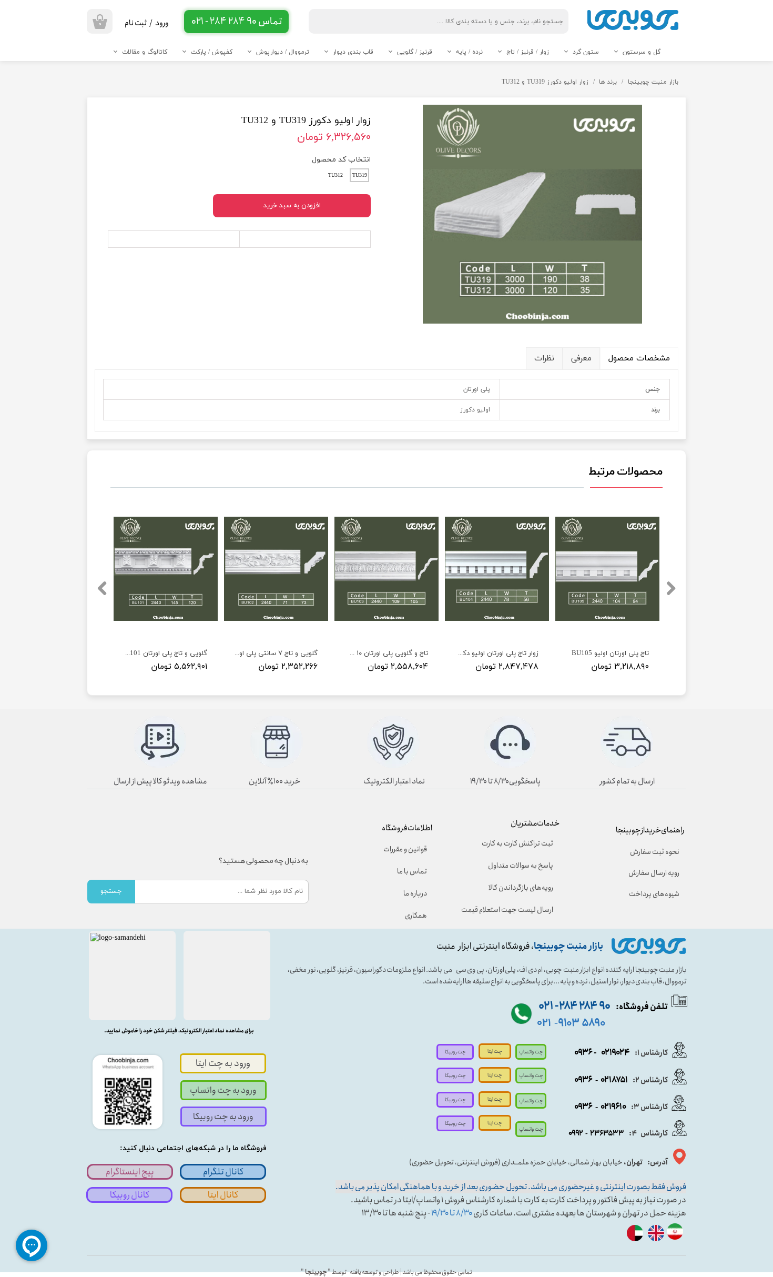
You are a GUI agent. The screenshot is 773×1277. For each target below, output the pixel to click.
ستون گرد (586, 52)
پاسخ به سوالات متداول (520, 865)
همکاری (416, 915)
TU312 (335, 175)
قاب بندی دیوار (353, 52)
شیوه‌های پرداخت (654, 894)
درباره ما (415, 893)
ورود (162, 23)
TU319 (359, 175)
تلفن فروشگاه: (603, 1006)
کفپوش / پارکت (211, 52)
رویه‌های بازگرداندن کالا (521, 887)
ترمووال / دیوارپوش (282, 52)
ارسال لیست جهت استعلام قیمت (514, 910)
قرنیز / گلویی (414, 52)
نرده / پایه (469, 52)
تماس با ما (412, 871)
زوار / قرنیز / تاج (527, 52)
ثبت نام (136, 23)
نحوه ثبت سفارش (654, 852)
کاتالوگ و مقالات (144, 52)
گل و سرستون (641, 52)
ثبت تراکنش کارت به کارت (517, 843)
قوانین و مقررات (405, 849)
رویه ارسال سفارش (653, 873)
